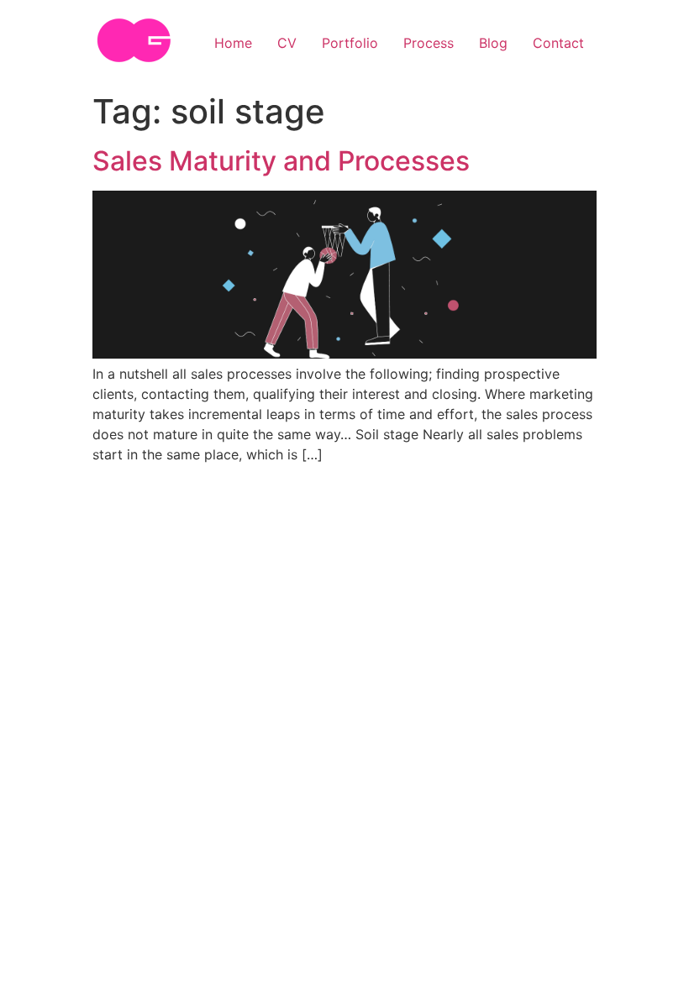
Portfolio (350, 42)
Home (233, 42)
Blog (493, 42)
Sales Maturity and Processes (281, 160)
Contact (558, 42)
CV (287, 42)
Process (428, 42)
